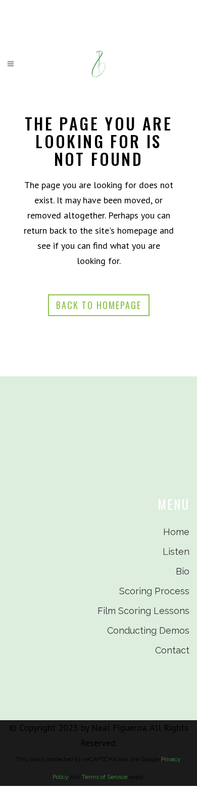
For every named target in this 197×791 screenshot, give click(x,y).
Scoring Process (154, 591)
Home (176, 531)
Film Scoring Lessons (143, 610)
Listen (176, 551)
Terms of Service (104, 776)
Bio (182, 571)
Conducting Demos (148, 630)
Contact (172, 650)
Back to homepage (98, 305)
